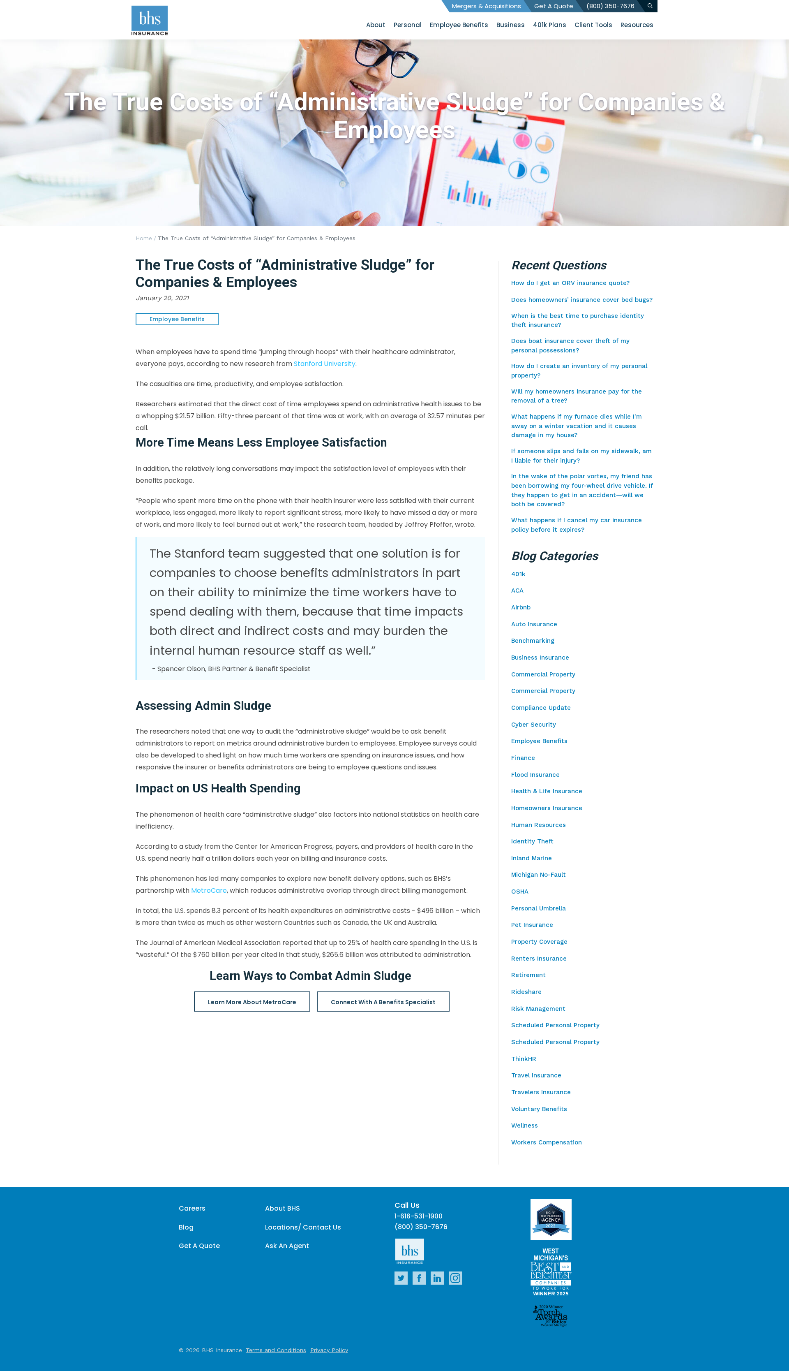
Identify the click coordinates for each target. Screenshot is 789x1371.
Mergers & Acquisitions (486, 6)
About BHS (282, 1208)
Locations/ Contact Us (303, 1227)
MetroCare (209, 890)
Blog (186, 1227)
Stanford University (324, 363)
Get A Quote (553, 6)
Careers (192, 1208)
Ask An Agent (287, 1246)
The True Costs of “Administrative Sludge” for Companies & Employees (256, 238)
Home (144, 238)
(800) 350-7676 (610, 6)
